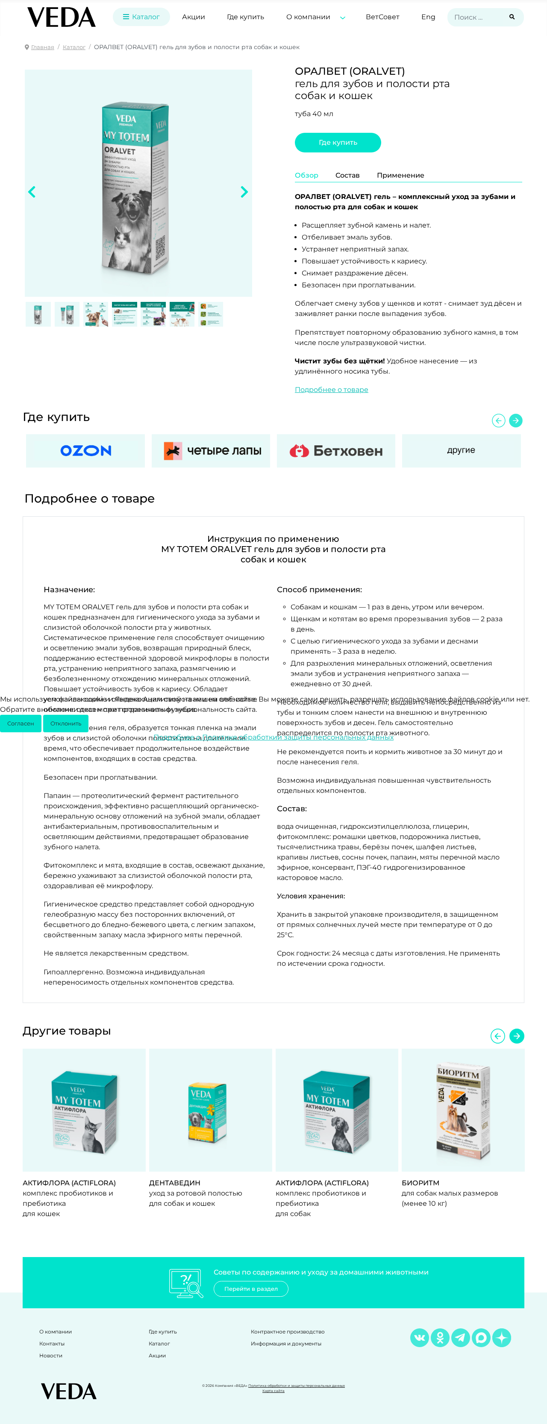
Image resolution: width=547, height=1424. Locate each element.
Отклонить (65, 723)
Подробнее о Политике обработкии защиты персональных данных (273, 737)
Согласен (20, 723)
